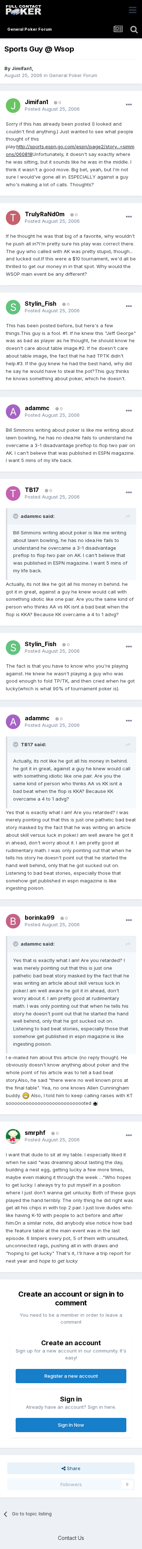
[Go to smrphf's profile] (13, 1136)
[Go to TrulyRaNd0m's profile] (13, 217)
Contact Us (71, 1538)
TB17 (32, 489)
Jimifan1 (22, 68)
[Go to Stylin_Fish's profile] (13, 307)
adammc (37, 408)
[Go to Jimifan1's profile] (13, 105)
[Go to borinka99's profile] (13, 921)
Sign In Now (71, 1425)
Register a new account (71, 1376)
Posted (52, 109)
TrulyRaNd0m (44, 214)
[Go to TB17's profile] (13, 493)
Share (73, 1468)
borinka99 (40, 917)
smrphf (35, 1132)
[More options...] (129, 104)
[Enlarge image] (25, 1095)
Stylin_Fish (40, 303)
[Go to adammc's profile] (13, 411)
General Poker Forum (73, 75)
